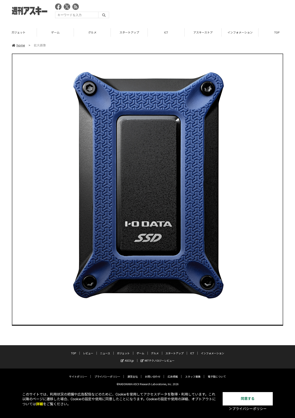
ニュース (105, 353)
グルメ (92, 32)
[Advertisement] (204, 12)
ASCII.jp (129, 360)
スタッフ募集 (193, 376)
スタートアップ (129, 32)
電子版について (217, 376)
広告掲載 (173, 376)
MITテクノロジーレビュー (159, 360)
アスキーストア (203, 32)
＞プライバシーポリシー (248, 409)
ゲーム (55, 32)
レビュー (88, 353)
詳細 (39, 404)
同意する (248, 399)
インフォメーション (240, 32)
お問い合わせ (152, 376)
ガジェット (18, 32)
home (20, 45)
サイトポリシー (78, 376)
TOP (73, 353)
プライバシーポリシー (107, 376)
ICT (166, 32)
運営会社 (132, 376)
